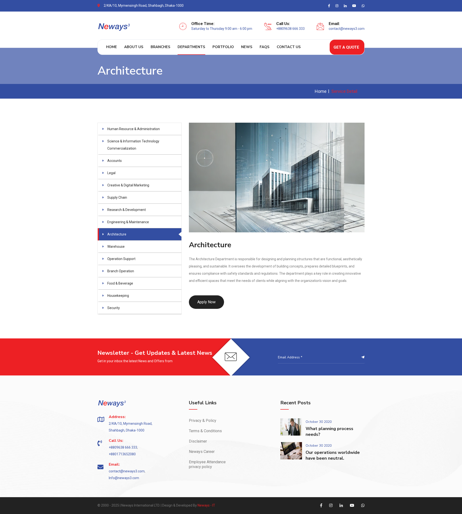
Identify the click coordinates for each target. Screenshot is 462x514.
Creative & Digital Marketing (128, 185)
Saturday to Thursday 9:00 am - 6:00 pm (221, 29)
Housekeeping (118, 296)
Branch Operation (120, 271)
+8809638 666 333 (290, 29)
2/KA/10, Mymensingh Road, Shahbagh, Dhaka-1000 (144, 5)
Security (113, 308)
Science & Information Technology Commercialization (133, 144)
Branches (160, 46)
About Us (133, 46)
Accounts (114, 161)
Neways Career (202, 451)
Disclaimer (198, 441)
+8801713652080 (122, 454)
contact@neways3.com (347, 29)
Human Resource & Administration (133, 129)
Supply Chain (117, 197)
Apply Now (206, 302)
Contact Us (289, 46)
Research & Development (126, 210)
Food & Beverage (120, 283)
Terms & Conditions (205, 431)
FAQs (265, 46)
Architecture (116, 234)
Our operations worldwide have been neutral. (333, 455)
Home (111, 46)
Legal (111, 173)
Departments (191, 46)
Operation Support (121, 259)
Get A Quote (346, 47)
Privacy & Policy (202, 420)
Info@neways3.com (124, 478)
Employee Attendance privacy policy (207, 464)
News (246, 46)
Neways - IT (206, 505)
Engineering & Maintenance (128, 222)
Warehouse (116, 246)
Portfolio (223, 46)
